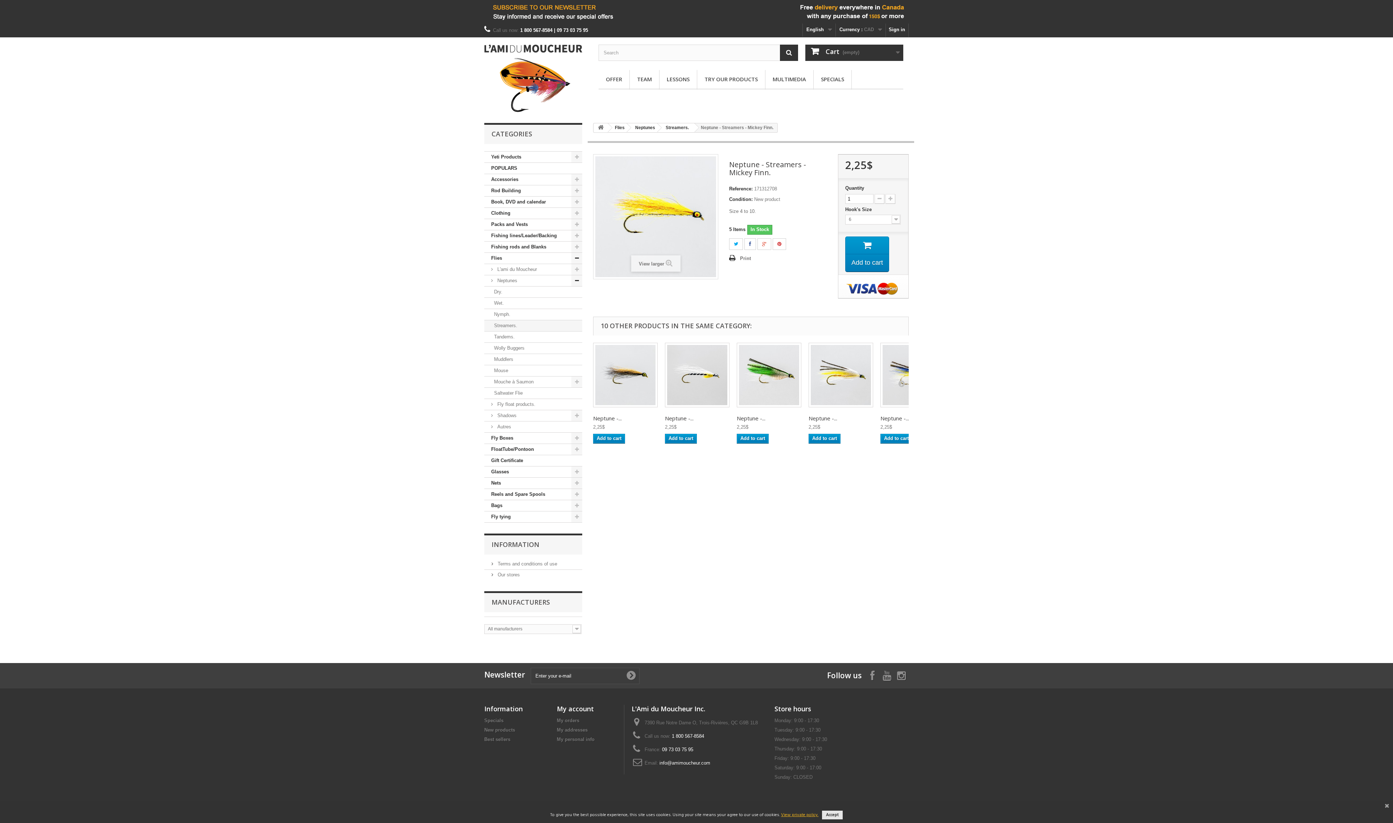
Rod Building (506, 190)
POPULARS (504, 168)
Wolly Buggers (509, 348)
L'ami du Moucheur (516, 269)
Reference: (741, 189)
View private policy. (799, 815)
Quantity (854, 188)
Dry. (498, 292)
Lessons (678, 79)
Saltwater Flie (508, 393)
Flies (496, 258)
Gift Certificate (507, 460)
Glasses (500, 471)
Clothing (500, 213)
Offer (614, 79)
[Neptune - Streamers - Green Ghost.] (769, 375)
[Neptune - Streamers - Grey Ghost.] (841, 375)
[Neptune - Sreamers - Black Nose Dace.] (625, 375)
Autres (503, 426)
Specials (832, 79)
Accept (832, 815)
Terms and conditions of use (526, 564)
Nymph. (502, 314)
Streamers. (505, 325)
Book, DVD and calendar (518, 202)
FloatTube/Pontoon (512, 449)
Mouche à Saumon (514, 381)
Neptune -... (607, 418)
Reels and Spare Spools (518, 494)
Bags (496, 505)
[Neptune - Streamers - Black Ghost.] (697, 375)
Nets (496, 483)
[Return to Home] (601, 127)
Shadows (506, 415)
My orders (568, 720)
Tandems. (504, 337)
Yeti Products (506, 157)
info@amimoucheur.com (684, 763)
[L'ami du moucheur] (533, 78)
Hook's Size (859, 209)
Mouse (501, 370)
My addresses (572, 730)
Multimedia (789, 79)
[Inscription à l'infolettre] (696, 12)
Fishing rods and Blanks (518, 247)
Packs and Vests (509, 224)
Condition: (741, 199)
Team (644, 79)
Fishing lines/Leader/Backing (524, 235)
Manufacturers (521, 602)
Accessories (504, 179)
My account (575, 708)
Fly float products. (515, 404)
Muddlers (503, 359)
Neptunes (506, 280)
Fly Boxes (502, 438)
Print (745, 258)
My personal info (576, 739)
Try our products (731, 79)
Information (515, 544)
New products (499, 730)
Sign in (897, 29)
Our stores (508, 574)
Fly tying (501, 516)
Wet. (499, 303)
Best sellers (497, 739)
